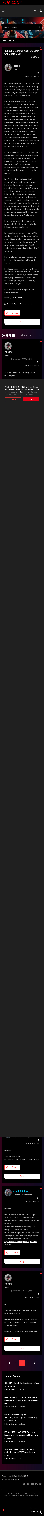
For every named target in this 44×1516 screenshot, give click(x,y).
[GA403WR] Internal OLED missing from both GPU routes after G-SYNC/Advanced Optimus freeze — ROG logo (21, 1400)
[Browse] (4, 11)
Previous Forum (9, 40)
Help (34, 11)
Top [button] (3, 1510)
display (9, 304)
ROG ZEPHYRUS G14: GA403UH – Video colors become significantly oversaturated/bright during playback (21, 1435)
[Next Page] (34, 1363)
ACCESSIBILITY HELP (10, 1479)
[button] (7, 312)
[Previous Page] (9, 1363)
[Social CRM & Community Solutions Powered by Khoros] (36, 1511)
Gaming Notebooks (11, 1389)
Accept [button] (31, 399)
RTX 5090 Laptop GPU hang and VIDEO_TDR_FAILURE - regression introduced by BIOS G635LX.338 (20, 1418)
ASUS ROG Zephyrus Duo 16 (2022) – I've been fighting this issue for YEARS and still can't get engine (20, 1452)
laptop (14, 304)
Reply (22, 322)
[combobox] (22, 27)
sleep (30, 304)
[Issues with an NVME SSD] (36, 335)
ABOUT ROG (6, 1476)
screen (25, 304)
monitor (19, 304)
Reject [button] (13, 399)
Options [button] (40, 40)
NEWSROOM (23, 1476)
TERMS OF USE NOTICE (15, 1493)
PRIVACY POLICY (29, 1493)
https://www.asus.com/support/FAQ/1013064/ (20, 1242)
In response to (22, 359)
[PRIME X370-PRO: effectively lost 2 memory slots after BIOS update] (40, 335)
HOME (14, 1476)
